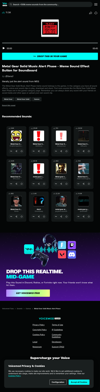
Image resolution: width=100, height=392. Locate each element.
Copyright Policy (40, 330)
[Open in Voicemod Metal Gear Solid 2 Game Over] (11, 216)
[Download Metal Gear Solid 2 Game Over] (21, 216)
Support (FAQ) (58, 347)
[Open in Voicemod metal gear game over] (78, 216)
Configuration (58, 382)
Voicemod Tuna (8, 309)
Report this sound (8, 105)
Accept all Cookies (79, 382)
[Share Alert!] (38, 216)
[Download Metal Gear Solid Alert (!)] (21, 183)
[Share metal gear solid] (38, 183)
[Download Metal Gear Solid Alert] (21, 151)
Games (28, 309)
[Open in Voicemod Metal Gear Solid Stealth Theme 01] (78, 183)
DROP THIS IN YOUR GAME (52, 56)
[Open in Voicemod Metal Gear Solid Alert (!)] (11, 183)
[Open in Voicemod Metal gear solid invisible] (56, 183)
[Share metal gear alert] (61, 216)
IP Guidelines (57, 330)
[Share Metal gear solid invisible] (61, 183)
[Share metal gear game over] (83, 216)
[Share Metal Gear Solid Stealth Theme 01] (83, 183)
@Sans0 (9, 76)
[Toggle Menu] (96, 4)
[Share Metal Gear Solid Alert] (16, 151)
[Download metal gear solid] (44, 183)
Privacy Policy (39, 325)
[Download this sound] (96, 13)
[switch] (3, 48)
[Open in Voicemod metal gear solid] (33, 183)
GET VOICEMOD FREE (28, 293)
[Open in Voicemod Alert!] (33, 216)
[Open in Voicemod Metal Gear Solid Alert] (11, 151)
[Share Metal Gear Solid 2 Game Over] (16, 216)
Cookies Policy (14, 376)
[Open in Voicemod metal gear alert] (56, 216)
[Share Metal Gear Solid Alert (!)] (16, 183)
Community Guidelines (56, 336)
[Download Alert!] (44, 216)
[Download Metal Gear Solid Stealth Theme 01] (88, 183)
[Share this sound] (91, 13)
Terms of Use (57, 325)
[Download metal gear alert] (66, 216)
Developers (56, 342)
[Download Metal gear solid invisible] (66, 183)
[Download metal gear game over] (88, 216)
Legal (35, 342)
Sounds (20, 309)
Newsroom (37, 347)
